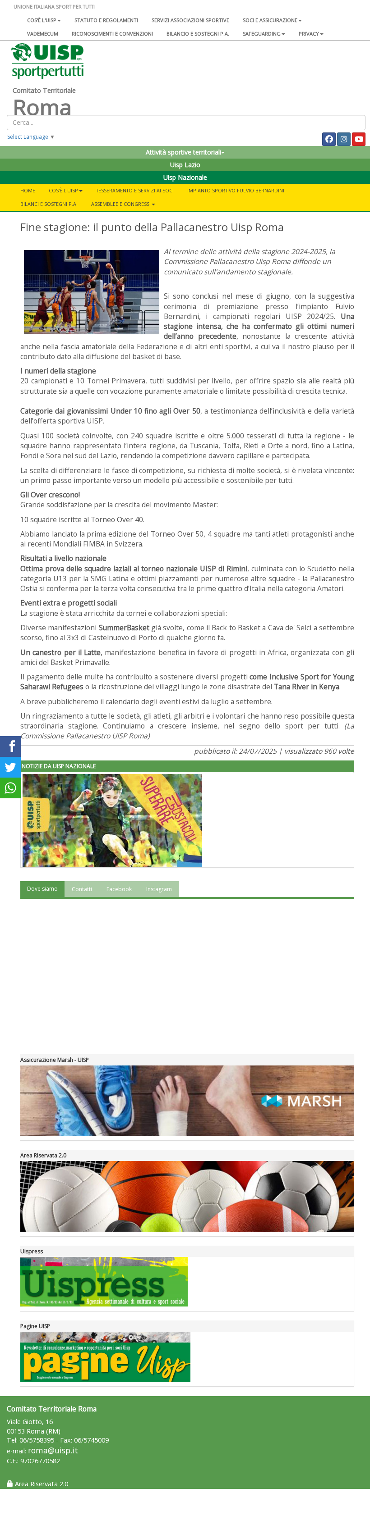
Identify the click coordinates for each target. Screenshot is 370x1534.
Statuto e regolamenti (106, 20)
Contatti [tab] (82, 889)
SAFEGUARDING (262, 33)
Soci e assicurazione (270, 20)
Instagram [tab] (159, 889)
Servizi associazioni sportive (190, 20)
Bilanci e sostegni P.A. (49, 203)
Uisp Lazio (185, 164)
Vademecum (42, 33)
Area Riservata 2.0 (40, 1483)
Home (27, 190)
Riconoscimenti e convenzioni (112, 33)
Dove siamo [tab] (42, 888)
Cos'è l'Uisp (41, 20)
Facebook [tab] (119, 889)
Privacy (309, 33)
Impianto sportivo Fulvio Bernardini (235, 190)
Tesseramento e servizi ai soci (135, 190)
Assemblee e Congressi (121, 203)
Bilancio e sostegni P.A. (197, 33)
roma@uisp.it (53, 1450)
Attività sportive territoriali (183, 152)
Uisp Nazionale (185, 177)
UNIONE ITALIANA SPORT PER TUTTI (54, 6)
